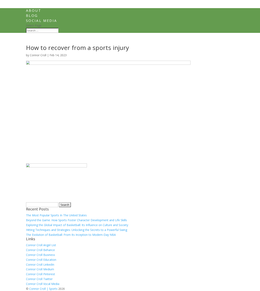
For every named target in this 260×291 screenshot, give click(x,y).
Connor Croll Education (41, 260)
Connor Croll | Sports (43, 289)
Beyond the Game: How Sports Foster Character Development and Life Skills (76, 220)
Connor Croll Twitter (39, 279)
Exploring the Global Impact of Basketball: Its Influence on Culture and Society (77, 225)
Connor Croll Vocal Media (42, 284)
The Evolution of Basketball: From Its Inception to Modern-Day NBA (71, 235)
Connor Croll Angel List (41, 245)
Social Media (41, 20)
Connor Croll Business (40, 255)
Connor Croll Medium (40, 269)
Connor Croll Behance (40, 250)
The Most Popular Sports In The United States (56, 215)
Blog (32, 15)
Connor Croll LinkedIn (40, 264)
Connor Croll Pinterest (40, 274)
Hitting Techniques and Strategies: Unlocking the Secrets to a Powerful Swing (76, 230)
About (33, 10)
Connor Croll (38, 55)
